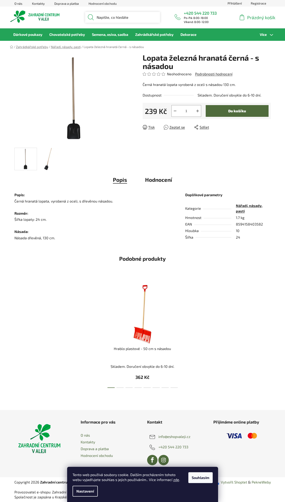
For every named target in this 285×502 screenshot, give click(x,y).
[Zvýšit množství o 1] (197, 111)
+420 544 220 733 (200, 13)
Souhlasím (200, 477)
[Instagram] (163, 460)
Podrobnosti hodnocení (214, 74)
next (186, 335)
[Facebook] (152, 460)
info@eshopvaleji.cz (174, 436)
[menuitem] (28, 34)
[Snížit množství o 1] (175, 111)
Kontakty (38, 3)
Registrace (258, 3)
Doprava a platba (66, 3)
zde (176, 479)
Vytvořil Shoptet (234, 482)
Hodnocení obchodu (103, 3)
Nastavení (85, 491)
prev (98, 335)
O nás (18, 3)
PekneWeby (261, 482)
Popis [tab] (120, 179)
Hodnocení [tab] (158, 179)
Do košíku (237, 111)
